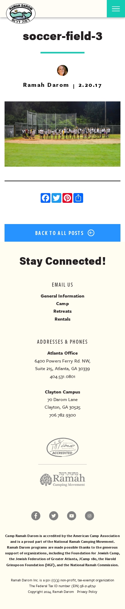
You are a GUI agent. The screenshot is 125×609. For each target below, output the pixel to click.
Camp (62, 303)
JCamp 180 (87, 558)
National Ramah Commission (94, 564)
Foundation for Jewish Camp (95, 553)
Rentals (63, 318)
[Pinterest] (67, 198)
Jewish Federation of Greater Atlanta (46, 558)
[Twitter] (57, 198)
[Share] (78, 198)
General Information (63, 295)
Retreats (62, 311)
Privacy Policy (87, 591)
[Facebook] (46, 198)
